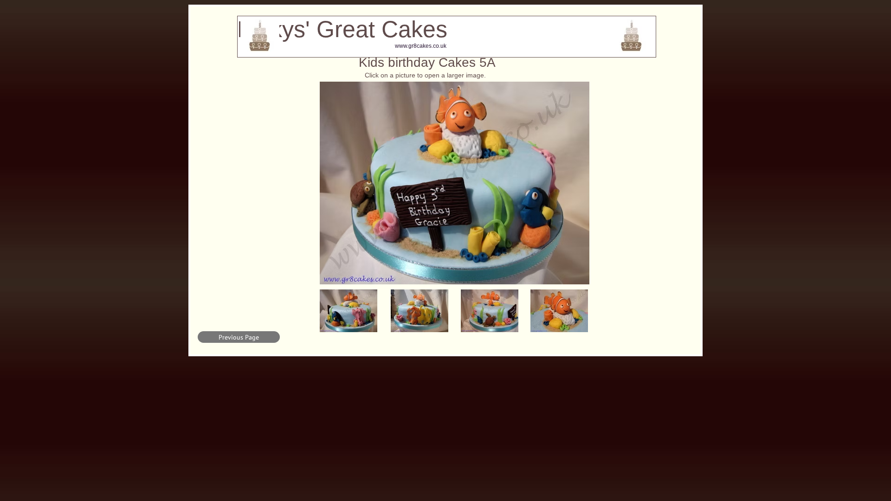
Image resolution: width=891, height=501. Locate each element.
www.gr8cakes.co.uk (420, 46)
